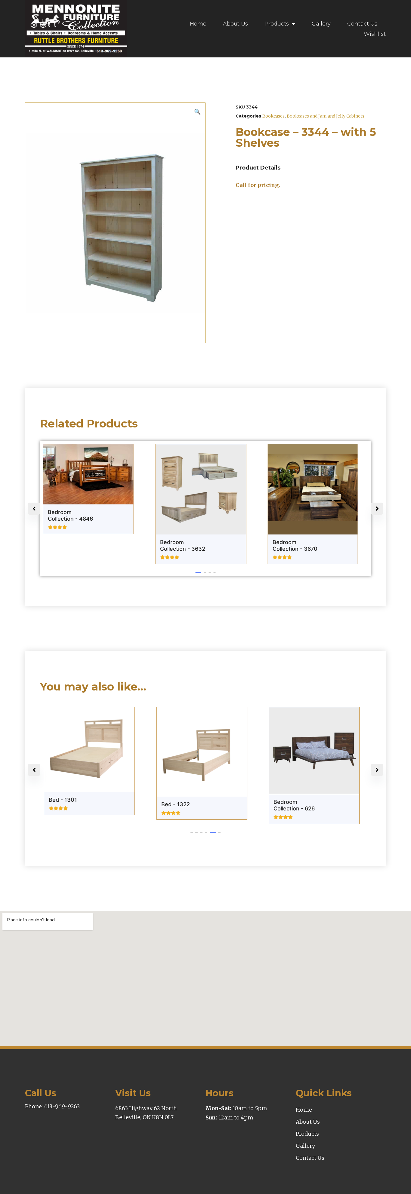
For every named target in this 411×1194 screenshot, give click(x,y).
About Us (235, 23)
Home (198, 23)
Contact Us (362, 23)
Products (276, 23)
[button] (198, 572)
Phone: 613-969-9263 (52, 1106)
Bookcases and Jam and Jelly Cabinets (325, 116)
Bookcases (273, 116)
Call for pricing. (258, 185)
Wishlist (375, 34)
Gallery (321, 23)
